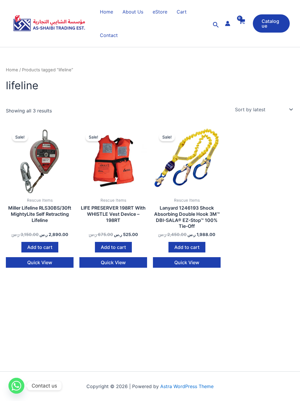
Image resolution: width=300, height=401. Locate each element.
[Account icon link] (227, 23)
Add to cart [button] (39, 247)
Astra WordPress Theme (187, 386)
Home (106, 12)
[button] (216, 25)
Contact (109, 35)
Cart (182, 12)
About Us (132, 12)
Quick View (39, 262)
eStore (160, 12)
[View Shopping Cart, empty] (241, 25)
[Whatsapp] (16, 386)
